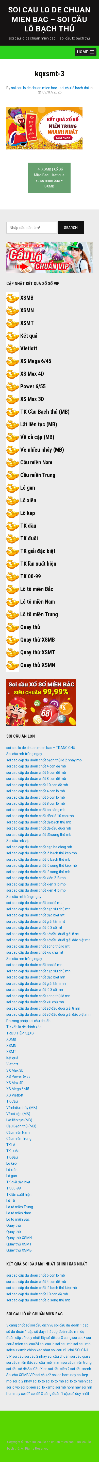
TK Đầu (12, 1157)
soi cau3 (79, 1338)
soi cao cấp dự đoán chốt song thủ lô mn (38, 996)
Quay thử (30, 627)
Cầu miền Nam (36, 462)
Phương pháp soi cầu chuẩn (28, 1021)
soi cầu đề (43, 1375)
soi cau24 (31, 1344)
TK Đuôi (12, 1151)
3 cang (11, 1325)
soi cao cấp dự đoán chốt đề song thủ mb (38, 835)
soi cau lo (47, 1344)
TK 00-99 (30, 576)
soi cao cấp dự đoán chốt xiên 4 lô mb (36, 890)
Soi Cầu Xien (37, 1369)
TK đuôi (29, 538)
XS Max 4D (32, 374)
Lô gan (27, 488)
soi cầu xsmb (80, 1369)
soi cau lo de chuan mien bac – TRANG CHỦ (40, 748)
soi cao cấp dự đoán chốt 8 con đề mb (36, 779)
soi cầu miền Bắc (19, 1362)
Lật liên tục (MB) (38, 424)
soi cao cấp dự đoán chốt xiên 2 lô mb (36, 878)
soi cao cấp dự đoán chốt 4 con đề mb (36, 766)
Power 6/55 (33, 386)
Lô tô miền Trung (39, 614)
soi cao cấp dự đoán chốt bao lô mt (34, 903)
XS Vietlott (14, 1095)
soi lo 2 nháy (22, 1381)
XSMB (27, 298)
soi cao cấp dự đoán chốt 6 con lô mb (35, 797)
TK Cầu (12, 1101)
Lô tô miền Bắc (36, 589)
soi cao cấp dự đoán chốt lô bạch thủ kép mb (41, 853)
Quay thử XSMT (37, 652)
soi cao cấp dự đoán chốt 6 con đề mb (36, 773)
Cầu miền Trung (37, 475)
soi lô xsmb (46, 1387)
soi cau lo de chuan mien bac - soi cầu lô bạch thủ (50, 88)
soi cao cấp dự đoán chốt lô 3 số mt (34, 928)
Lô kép (27, 513)
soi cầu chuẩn (59, 1356)
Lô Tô (10, 1201)
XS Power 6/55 (18, 1076)
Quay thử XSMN (37, 665)
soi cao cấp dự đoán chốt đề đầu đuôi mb (38, 828)
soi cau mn (82, 1344)
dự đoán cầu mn (66, 1332)
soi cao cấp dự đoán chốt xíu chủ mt (34, 952)
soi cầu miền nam (48, 1362)
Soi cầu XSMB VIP (20, 1375)
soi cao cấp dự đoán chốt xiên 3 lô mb (36, 884)
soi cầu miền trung (77, 1362)
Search (71, 228)
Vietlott (28, 348)
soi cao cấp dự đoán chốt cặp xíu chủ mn (38, 971)
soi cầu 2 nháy (35, 1356)
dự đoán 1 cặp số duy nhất (32, 1332)
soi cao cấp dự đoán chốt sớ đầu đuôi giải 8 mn (43, 1008)
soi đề (25, 1394)
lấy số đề (48, 1338)
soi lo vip (13, 1387)
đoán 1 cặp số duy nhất (70, 1394)
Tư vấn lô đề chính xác (23, 1027)
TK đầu (28, 526)
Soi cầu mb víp (17, 841)
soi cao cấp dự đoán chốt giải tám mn (36, 984)
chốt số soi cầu (29, 1325)
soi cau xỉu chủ (62, 1350)
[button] (85, 52)
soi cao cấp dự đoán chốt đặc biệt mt (35, 915)
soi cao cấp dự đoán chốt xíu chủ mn (35, 1002)
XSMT (27, 323)
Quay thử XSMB (37, 640)
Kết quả (28, 336)
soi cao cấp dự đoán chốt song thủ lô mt (38, 946)
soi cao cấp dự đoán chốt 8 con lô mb (35, 803)
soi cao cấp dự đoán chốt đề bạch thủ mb (38, 822)
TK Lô (10, 1145)
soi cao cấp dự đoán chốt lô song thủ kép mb (41, 865)
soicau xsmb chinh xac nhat (28, 1350)
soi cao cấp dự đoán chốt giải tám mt (35, 921)
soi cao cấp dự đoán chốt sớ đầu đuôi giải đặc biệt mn (48, 1014)
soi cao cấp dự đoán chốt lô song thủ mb (38, 872)
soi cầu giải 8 (80, 1356)
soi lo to (39, 1381)
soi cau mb (64, 1344)
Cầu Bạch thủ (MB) (21, 1126)
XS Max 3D (32, 399)
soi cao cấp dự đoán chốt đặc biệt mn (35, 977)
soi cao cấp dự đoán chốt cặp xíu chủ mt (38, 909)
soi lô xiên (28, 1387)
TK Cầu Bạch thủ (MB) (45, 412)
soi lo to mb (55, 1381)
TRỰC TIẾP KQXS (20, 1033)
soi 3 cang (64, 1338)
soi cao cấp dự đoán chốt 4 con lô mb (35, 791)
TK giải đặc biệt (37, 551)
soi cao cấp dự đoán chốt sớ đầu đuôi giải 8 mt (42, 934)
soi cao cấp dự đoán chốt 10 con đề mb (37, 785)
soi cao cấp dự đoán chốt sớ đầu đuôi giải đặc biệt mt (48, 940)
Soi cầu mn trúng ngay (24, 959)
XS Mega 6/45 (35, 361)
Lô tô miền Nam (37, 602)
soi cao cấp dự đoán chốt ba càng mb (35, 810)
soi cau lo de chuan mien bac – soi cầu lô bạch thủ (49, 19)
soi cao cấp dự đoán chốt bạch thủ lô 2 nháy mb (44, 760)
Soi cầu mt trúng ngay (23, 897)
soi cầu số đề (16, 1369)
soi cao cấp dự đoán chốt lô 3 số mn (34, 990)
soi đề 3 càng (41, 1394)
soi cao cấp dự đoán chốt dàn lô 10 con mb (40, 816)
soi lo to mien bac (78, 1381)
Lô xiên (28, 500)
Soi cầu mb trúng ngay (24, 754)
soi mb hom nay (68, 1387)
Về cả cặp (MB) (37, 437)
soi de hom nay (64, 1375)
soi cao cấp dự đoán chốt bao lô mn (34, 965)
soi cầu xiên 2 (59, 1369)
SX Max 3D (15, 1070)
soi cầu (18, 1356)
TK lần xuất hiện (38, 564)
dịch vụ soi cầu (53, 1325)
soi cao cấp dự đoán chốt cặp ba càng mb (39, 847)
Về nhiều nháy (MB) (42, 450)
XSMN (27, 310)
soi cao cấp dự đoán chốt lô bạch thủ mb (38, 859)
